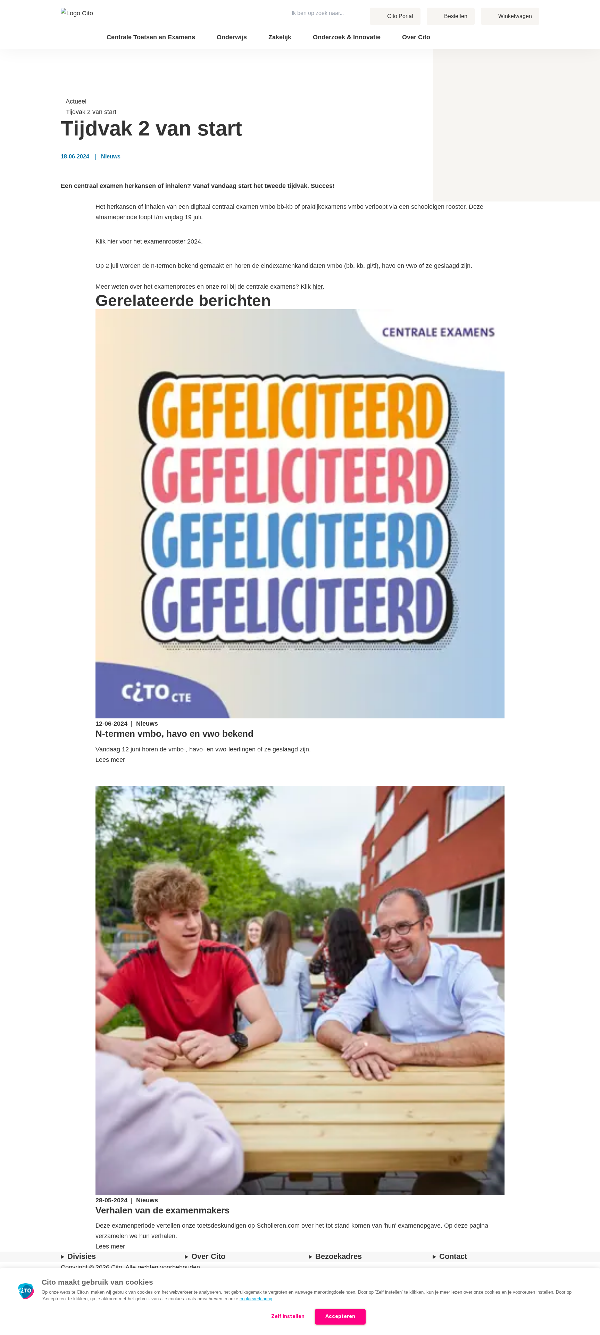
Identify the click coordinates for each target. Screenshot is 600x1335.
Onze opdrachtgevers (462, 31)
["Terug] (64, 91)
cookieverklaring (256, 1298)
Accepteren (340, 1316)
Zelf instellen (288, 1316)
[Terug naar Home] (77, 24)
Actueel (76, 101)
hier (112, 241)
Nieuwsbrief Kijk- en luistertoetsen (478, 36)
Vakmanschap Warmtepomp (486, 41)
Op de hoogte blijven (479, 41)
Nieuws (504, 31)
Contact (505, 31)
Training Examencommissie (487, 31)
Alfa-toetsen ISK (449, 31)
